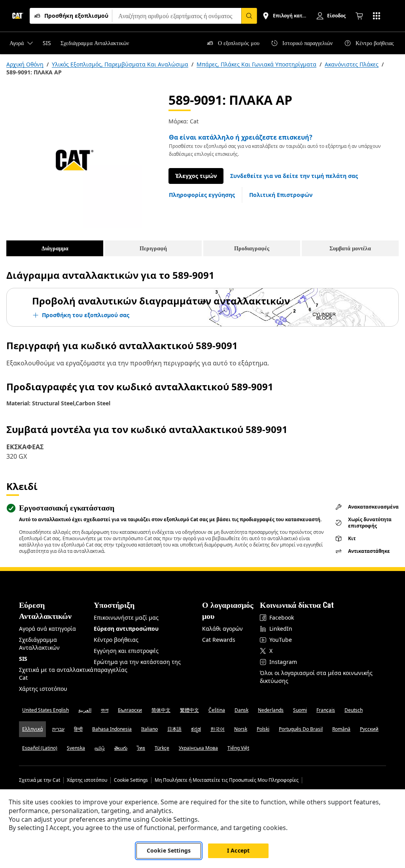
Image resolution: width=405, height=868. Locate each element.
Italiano (149, 729)
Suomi (300, 710)
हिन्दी (78, 729)
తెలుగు (120, 748)
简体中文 (160, 710)
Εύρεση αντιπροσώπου (126, 628)
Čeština (216, 710)
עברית (58, 729)
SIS (23, 658)
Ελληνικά (32, 729)
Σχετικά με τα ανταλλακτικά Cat (56, 673)
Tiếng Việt (238, 748)
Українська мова (198, 748)
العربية (84, 710)
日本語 (174, 729)
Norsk (240, 729)
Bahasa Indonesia (112, 729)
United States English (45, 710)
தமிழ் (100, 748)
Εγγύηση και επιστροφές (126, 650)
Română (341, 729)
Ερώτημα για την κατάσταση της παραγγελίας (137, 665)
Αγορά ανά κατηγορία (47, 628)
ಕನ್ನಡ (196, 729)
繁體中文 (189, 710)
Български (130, 710)
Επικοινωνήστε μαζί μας (126, 617)
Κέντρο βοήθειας (116, 639)
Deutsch (353, 710)
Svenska (76, 748)
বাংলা (104, 710)
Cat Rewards (218, 639)
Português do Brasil (301, 729)
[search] (249, 16)
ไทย (141, 748)
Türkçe (162, 748)
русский (369, 729)
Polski (263, 729)
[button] (294, 176)
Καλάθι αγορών (222, 628)
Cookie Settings (131, 780)
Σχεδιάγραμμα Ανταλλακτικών (39, 643)
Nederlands (271, 710)
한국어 (217, 729)
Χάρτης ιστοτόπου (43, 688)
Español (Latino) (39, 748)
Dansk (241, 710)
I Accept (238, 850)
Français (325, 710)
